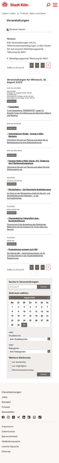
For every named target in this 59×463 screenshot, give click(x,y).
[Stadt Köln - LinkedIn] (23, 416)
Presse (6, 407)
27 (42, 320)
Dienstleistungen (11, 392)
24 (24, 320)
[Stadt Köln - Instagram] (8, 416)
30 (18, 325)
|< (31, 65)
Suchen (44, 287)
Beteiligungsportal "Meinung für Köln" (28, 58)
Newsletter (8, 412)
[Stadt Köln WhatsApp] (34, 416)
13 (42, 311)
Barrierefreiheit (10, 436)
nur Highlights (19, 366)
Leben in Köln (9, 13)
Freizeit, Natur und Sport (33, 13)
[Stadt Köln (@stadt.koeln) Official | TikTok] (40, 416)
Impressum (7, 426)
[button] (55, 5)
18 (30, 316)
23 (18, 320)
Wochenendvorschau (23, 370)
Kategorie (14, 346)
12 (36, 311)
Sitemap (6, 451)
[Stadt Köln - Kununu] (28, 416)
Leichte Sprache (10, 446)
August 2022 (29, 297)
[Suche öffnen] (48, 5)
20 (42, 316)
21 (47, 316)
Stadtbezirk (15, 334)
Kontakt (6, 402)
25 (30, 320)
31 (24, 325)
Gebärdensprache (11, 441)
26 (36, 320)
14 (47, 311)
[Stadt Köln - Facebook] (3, 416)
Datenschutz (8, 431)
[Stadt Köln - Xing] (18, 416)
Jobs (4, 397)
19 (36, 316)
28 (47, 320)
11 (30, 311)
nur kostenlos (19, 362)
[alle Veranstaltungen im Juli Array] (10, 297)
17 (24, 316)
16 (18, 316)
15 (12, 316)
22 (12, 320)
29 (12, 325)
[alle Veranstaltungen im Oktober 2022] (48, 297)
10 (24, 311)
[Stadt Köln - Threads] (13, 416)
